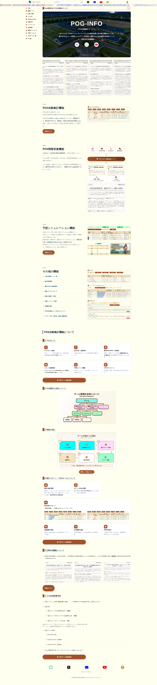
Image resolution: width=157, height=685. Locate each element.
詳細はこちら (48, 131)
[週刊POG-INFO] (106, 197)
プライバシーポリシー (86, 672)
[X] (77, 44)
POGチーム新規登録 (65, 380)
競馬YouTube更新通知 (51, 286)
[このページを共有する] (128, 8)
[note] (86, 44)
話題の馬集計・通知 (50, 296)
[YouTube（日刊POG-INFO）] (101, 2)
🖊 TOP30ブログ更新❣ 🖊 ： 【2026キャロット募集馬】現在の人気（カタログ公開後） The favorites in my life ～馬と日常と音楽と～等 (73, 5)
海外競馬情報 (48, 281)
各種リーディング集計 (51, 301)
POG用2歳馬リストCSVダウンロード (55, 311)
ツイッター (67, 650)
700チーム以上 (54, 118)
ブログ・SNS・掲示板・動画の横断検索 (56, 316)
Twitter (55, 242)
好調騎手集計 (48, 306)
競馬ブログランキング (51, 291)
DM (83, 677)
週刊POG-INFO (50, 167)
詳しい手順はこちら (87, 472)
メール (88, 677)
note (60, 242)
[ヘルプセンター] (107, 2)
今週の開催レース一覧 (51, 276)
